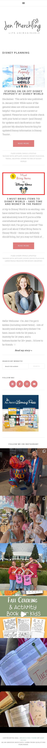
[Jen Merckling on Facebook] (20, 384)
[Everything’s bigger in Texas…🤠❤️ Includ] (23, 519)
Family (25, 153)
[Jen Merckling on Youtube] (34, 384)
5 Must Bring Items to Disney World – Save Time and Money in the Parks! (23, 201)
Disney (26, 156)
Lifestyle (32, 153)
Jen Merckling (23, 24)
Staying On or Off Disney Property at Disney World (23, 92)
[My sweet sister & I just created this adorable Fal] (23, 614)
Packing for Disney (25, 261)
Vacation (16, 158)
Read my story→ (23, 350)
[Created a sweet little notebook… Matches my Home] (23, 709)
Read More (23, 143)
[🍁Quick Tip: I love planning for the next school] (23, 661)
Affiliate (19, 156)
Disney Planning (37, 156)
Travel (8, 158)
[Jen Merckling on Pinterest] (12, 384)
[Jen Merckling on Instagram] (27, 384)
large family (10, 261)
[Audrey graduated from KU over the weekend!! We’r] (23, 472)
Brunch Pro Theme (28, 738)
